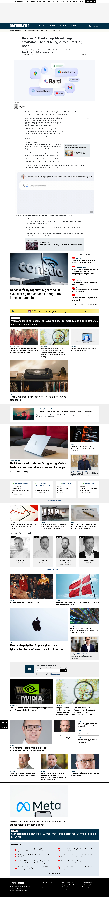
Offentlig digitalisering (45, 242)
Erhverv (53, 25)
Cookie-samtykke (87, 885)
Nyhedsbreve (73, 1)
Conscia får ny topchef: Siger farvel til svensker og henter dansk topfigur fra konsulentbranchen (83, 262)
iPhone (12, 642)
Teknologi (42, 25)
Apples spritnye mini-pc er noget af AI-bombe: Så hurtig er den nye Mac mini (77, 868)
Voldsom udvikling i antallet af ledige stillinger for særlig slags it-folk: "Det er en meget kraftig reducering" (34, 862)
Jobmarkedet (15, 318)
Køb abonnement (91, 1)
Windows (78, 280)
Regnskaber (13, 705)
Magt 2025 (15, 830)
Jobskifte (12, 287)
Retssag (12, 819)
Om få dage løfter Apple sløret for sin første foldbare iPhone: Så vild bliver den (35, 856)
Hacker (72, 444)
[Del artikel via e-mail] (83, 54)
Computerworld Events (68, 885)
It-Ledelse (64, 25)
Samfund (75, 25)
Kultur (12, 600)
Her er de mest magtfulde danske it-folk (36, 30)
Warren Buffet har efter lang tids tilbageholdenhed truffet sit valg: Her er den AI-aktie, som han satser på (78, 850)
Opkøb (72, 522)
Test (77, 287)
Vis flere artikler (79, 304)
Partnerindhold (66, 887)
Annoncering (64, 1)
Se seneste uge (54, 873)
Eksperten (55, 1)
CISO (11, 522)
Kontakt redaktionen (47, 891)
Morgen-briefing (81, 267)
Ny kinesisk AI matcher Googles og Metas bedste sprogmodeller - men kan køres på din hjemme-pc (84, 298)
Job (28, 1)
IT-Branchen (59, 600)
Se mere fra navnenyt (54, 569)
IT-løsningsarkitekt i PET (42, 490)
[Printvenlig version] (85, 54)
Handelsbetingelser (87, 889)
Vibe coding (13, 346)
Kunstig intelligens (82, 295)
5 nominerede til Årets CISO (57, 30)
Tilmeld (63, 670)
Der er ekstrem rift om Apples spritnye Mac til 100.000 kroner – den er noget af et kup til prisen (35, 868)
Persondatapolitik (87, 883)
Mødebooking (46, 1)
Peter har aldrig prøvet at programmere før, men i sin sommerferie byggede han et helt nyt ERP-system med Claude (33, 850)
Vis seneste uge (92, 304)
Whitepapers (65, 889)
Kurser (39, 1)
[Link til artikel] (39, 269)
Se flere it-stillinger (54, 501)
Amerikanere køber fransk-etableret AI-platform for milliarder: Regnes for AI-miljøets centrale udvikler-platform (78, 856)
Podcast (44, 885)
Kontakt (82, 1)
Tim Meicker (43, 560)
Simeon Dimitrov (89, 560)
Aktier (72, 626)
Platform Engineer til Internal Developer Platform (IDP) (20, 490)
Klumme (42, 522)
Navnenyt (44, 889)
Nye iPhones (18, 30)
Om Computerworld (19, 1)
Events (33, 1)
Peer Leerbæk (20, 560)
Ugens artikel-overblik (48, 883)
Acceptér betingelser (44, 674)
